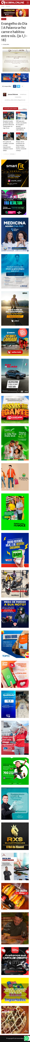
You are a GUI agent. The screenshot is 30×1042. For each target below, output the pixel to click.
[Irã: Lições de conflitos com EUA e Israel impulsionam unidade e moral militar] (8, 136)
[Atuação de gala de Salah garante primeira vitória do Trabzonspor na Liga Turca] (8, 115)
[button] (26, 1038)
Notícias (4, 19)
